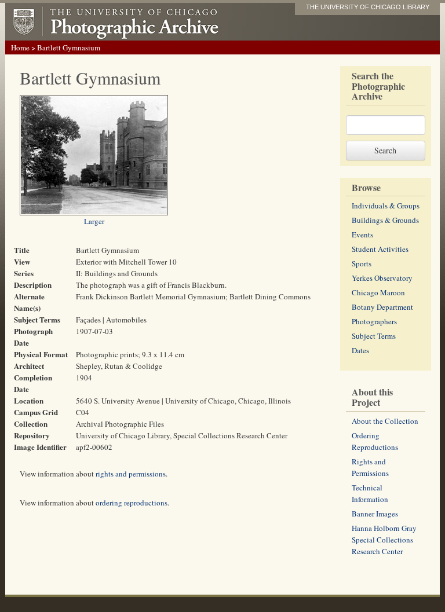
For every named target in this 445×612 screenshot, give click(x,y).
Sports (361, 263)
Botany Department (382, 307)
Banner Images (375, 513)
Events (362, 234)
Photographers (374, 321)
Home (20, 47)
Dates (360, 350)
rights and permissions (131, 473)
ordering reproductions (131, 502)
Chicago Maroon (378, 292)
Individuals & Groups (386, 205)
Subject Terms (374, 336)
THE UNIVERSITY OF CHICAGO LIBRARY (367, 6)
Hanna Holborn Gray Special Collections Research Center (384, 539)
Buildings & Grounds (385, 220)
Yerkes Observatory (382, 278)
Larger (94, 221)
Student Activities (380, 249)
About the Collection (385, 421)
